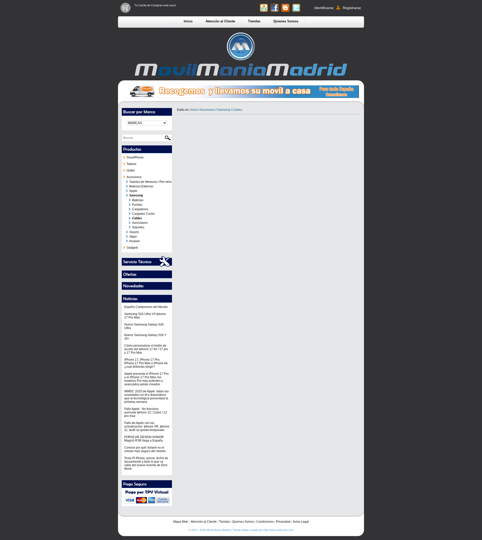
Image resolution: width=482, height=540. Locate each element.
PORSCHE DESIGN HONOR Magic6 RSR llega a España (144, 438)
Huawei (134, 241)
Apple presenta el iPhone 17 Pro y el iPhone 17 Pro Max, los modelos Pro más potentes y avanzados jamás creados (146, 379)
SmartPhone (135, 157)
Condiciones (265, 521)
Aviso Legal (301, 521)
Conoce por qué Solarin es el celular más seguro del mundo (145, 449)
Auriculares (140, 223)
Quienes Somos (285, 21)
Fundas (137, 204)
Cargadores (140, 209)
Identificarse (324, 8)
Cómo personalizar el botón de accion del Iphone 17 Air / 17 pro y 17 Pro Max (146, 349)
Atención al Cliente (220, 21)
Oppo (133, 236)
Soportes (138, 227)
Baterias (137, 200)
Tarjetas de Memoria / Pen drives (151, 182)
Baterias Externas (141, 186)
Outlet (131, 170)
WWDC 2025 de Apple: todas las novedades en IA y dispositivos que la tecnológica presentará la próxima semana (146, 397)
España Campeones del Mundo (146, 307)
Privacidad (283, 521)
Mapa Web (180, 521)
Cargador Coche (143, 213)
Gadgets (132, 247)
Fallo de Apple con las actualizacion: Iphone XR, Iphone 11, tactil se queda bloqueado (146, 426)
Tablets (131, 164)
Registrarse (352, 8)
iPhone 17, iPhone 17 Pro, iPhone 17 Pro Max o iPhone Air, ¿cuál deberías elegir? (146, 363)
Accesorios (134, 177)
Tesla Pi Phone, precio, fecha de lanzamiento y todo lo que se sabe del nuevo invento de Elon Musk (146, 463)
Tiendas (254, 21)
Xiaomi (134, 232)
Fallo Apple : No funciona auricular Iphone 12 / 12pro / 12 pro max (145, 412)
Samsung (136, 195)
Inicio (188, 21)
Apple (133, 191)
